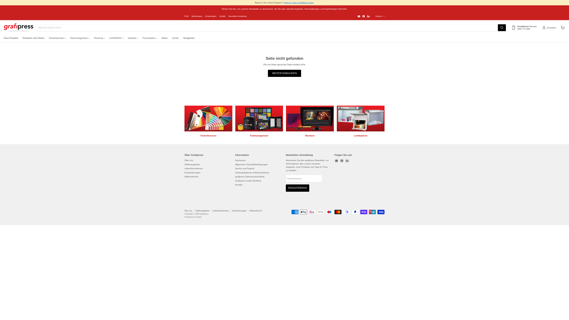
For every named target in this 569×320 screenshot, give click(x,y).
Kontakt (222, 16)
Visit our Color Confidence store (299, 2)
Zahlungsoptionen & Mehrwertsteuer (252, 172)
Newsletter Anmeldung (237, 16)
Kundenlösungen (192, 172)
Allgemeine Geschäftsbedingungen (251, 164)
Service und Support (244, 168)
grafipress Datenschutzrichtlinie (249, 176)
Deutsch (378, 16)
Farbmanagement (79, 38)
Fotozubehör (149, 38)
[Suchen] (502, 27)
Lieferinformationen (193, 168)
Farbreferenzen (56, 38)
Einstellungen (210, 16)
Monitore (99, 38)
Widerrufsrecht (191, 176)
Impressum (240, 160)
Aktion (165, 38)
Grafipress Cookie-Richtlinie (248, 181)
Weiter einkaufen (284, 73)
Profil (186, 16)
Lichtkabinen (115, 38)
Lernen (175, 38)
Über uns (188, 160)
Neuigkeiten (189, 38)
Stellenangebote (192, 164)
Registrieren (297, 188)
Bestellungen (197, 16)
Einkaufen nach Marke (33, 38)
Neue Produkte (11, 38)
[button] (549, 27)
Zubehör (132, 38)
